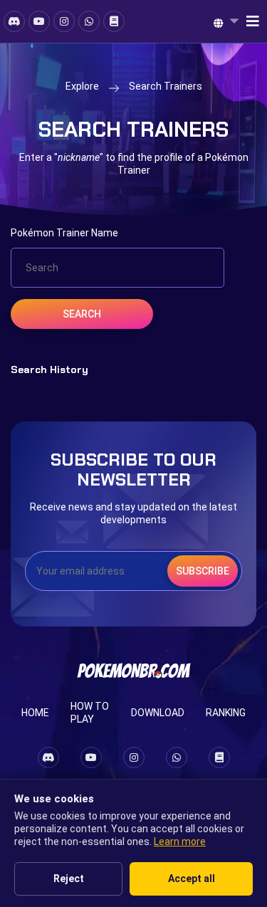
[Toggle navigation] (248, 21)
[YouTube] (39, 21)
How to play (89, 713)
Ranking (226, 712)
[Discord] (14, 21)
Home (35, 712)
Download (157, 712)
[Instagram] (64, 21)
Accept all (191, 878)
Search (82, 314)
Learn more (180, 841)
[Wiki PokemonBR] (114, 21)
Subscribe (202, 571)
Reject (68, 878)
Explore (82, 86)
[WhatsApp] (89, 21)
